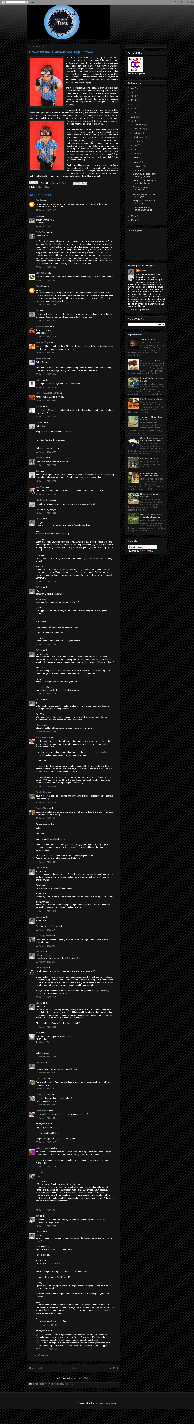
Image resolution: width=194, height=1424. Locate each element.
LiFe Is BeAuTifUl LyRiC (47, 393)
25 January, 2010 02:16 (46, 802)
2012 (133, 112)
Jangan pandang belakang (141, 188)
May (136, 153)
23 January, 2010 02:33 (46, 352)
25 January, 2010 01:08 (46, 786)
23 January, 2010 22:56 (46, 465)
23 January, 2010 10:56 (46, 452)
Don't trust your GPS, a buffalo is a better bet (151, 515)
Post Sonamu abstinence (152, 399)
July (136, 145)
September (139, 137)
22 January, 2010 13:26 (46, 267)
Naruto (48, 187)
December (139, 124)
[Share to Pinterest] (85, 183)
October (138, 133)
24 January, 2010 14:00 (46, 513)
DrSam (39, 519)
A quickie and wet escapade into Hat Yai (150, 474)
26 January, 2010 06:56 (46, 1027)
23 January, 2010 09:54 (46, 400)
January (138, 170)
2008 (133, 220)
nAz (38, 310)
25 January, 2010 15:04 (46, 930)
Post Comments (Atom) (79, 1378)
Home (74, 1368)
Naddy (39, 200)
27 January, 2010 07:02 (46, 1073)
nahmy (39, 380)
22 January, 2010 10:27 (46, 210)
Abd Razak (41, 358)
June (136, 149)
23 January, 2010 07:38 (46, 387)
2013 (133, 108)
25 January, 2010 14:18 (46, 911)
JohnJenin (41, 273)
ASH (38, 1033)
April (136, 157)
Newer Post (35, 1368)
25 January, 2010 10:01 (46, 818)
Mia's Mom (41, 232)
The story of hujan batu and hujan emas (151, 418)
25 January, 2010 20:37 (46, 962)
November (139, 128)
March (137, 162)
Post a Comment (40, 1355)
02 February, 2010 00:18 (46, 1325)
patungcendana (43, 1148)
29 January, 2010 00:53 (46, 1105)
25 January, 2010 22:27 (46, 997)
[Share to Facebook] (82, 183)
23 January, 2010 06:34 (46, 374)
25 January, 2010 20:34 (46, 946)
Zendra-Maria (42, 808)
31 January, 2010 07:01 (46, 1210)
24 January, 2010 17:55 (46, 732)
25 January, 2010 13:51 (46, 862)
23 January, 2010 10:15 (46, 416)
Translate (150, 551)
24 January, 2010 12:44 (46, 494)
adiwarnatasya (42, 326)
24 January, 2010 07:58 (46, 481)
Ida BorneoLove (43, 500)
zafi (37, 1216)
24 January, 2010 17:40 (46, 644)
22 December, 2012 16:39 (47, 1349)
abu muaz (40, 457)
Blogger (112, 1403)
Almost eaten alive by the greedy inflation (145, 181)
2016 (133, 96)
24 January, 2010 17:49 (46, 693)
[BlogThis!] (77, 183)
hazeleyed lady (43, 1094)
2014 (133, 104)
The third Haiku (147, 339)
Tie (37, 471)
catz (38, 1172)
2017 (133, 92)
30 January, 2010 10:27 (46, 1142)
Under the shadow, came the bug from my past (152, 439)
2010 (133, 121)
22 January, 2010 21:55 (46, 304)
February (138, 166)
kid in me (40, 187)
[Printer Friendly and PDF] (33, 183)
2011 (133, 117)
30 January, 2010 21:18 (46, 1166)
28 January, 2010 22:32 (46, 1089)
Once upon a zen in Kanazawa (149, 495)
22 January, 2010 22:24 (46, 321)
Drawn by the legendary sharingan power (61, 52)
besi (38, 216)
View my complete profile (140, 309)
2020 (133, 88)
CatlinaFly (40, 967)
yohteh (39, 406)
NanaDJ (39, 286)
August (137, 141)
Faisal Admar (42, 737)
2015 (133, 100)
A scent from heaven (150, 360)
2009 (133, 216)
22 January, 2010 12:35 (46, 226)
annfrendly (41, 1078)
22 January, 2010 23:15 (46, 337)
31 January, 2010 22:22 (46, 1226)
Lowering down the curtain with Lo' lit (142, 208)
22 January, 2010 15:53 (46, 280)
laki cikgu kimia (43, 935)
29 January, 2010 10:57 (46, 1118)
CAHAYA (40, 487)
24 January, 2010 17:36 (46, 581)
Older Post (112, 1368)
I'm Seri (39, 422)
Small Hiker (41, 792)
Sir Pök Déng (42, 342)
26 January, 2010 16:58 (46, 1057)
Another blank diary (149, 458)
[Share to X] (79, 183)
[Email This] (74, 183)
